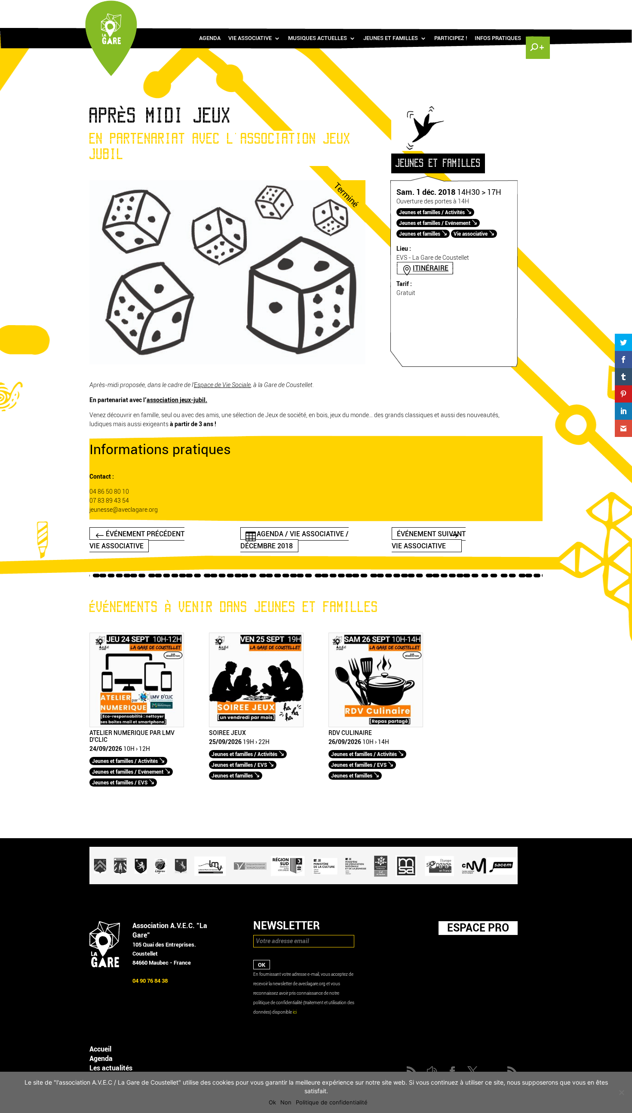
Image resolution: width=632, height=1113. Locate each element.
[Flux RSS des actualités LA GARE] (474, 9)
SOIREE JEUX (227, 733)
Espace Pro (478, 927)
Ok (272, 1102)
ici (295, 1012)
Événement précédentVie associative (136, 540)
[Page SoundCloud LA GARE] (486, 9)
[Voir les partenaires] (303, 882)
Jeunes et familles (390, 38)
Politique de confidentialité (332, 1102)
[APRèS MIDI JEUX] (227, 362)
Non (285, 1102)
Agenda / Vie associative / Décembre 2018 (294, 540)
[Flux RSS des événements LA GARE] (537, 9)
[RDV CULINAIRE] (375, 725)
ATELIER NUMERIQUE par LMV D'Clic (132, 737)
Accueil (100, 1049)
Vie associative (250, 38)
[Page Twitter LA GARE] (511, 9)
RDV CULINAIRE (350, 733)
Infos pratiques (498, 38)
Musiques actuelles (317, 38)
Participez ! (450, 38)
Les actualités (110, 1068)
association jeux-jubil (176, 400)
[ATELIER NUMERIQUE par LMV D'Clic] (136, 725)
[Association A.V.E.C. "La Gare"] (104, 965)
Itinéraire (430, 268)
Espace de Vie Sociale (222, 385)
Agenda (210, 38)
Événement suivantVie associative (429, 540)
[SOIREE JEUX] (256, 725)
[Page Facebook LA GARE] (499, 9)
